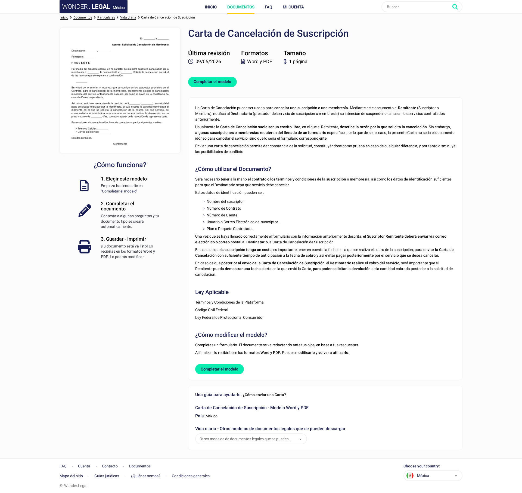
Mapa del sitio (71, 476)
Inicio (211, 7)
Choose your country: (421, 466)
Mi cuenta (293, 7)
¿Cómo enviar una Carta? (264, 395)
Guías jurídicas (106, 476)
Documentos (240, 7)
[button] (300, 439)
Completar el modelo (212, 81)
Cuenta (84, 466)
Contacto (110, 466)
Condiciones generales (191, 476)
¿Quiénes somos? (145, 476)
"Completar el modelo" (119, 191)
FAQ (268, 7)
